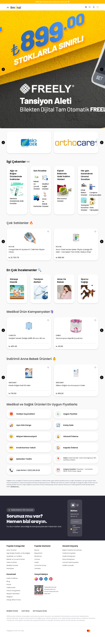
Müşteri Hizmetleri (13, 594)
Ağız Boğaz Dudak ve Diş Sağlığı (18, 553)
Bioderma (38, 556)
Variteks (37, 568)
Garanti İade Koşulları (70, 562)
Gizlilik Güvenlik (68, 565)
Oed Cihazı (25, 611)
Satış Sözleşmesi (68, 559)
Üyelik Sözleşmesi (68, 556)
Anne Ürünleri (12, 550)
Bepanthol (38, 553)
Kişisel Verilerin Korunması (72, 550)
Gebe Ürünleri (12, 562)
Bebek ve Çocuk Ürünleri (16, 559)
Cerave (37, 559)
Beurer (36, 550)
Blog (8, 581)
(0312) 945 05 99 (33, 470)
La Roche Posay (40, 565)
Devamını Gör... (15, 486)
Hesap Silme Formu (14, 600)
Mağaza (10, 597)
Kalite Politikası (12, 578)
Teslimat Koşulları (69, 553)
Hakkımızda (11, 587)
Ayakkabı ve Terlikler (14, 556)
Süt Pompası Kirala (40, 611)
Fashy (36, 562)
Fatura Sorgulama (13, 591)
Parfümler (10, 568)
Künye (9, 584)
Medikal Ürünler (12, 565)
